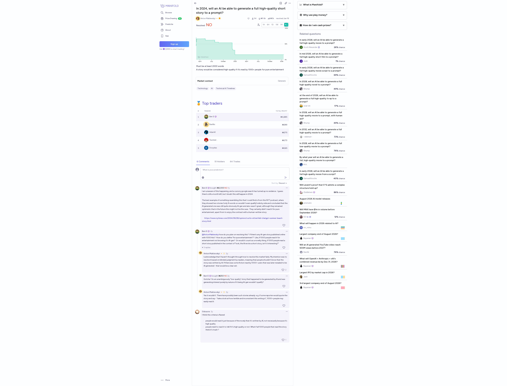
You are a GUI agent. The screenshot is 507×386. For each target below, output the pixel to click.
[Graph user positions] (258, 25)
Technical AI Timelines (225, 88)
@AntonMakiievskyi (210, 234)
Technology (203, 88)
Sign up (174, 44)
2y (212, 231)
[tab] (203, 161)
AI (212, 88)
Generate (282, 81)
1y (229, 188)
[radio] (263, 25)
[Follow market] (280, 3)
